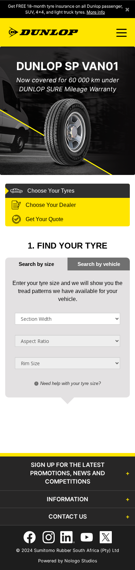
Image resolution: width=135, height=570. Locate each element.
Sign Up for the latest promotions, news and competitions (67, 473)
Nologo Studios (80, 560)
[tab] (99, 264)
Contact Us (67, 516)
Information (67, 499)
